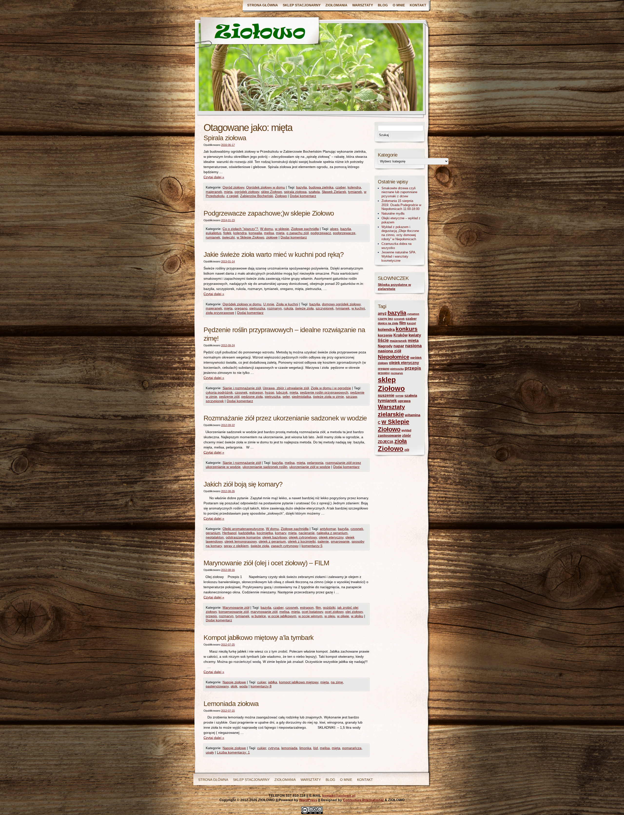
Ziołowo (281, 196)
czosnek (241, 392)
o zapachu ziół (297, 233)
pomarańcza (351, 748)
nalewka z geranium (332, 533)
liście (383, 340)
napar (398, 346)
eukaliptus (213, 233)
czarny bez (385, 318)
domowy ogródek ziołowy (341, 304)
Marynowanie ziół (236, 607)
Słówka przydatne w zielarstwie (394, 287)
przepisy (384, 373)
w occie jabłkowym (282, 616)
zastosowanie (389, 435)
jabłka (272, 682)
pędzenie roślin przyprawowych (324, 392)
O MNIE (399, 5)
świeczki (228, 237)
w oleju (329, 616)
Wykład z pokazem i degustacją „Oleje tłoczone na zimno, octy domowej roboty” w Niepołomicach (400, 233)
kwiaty (415, 335)
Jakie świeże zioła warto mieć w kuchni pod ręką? (274, 254)
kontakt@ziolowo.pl (338, 795)
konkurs (407, 329)
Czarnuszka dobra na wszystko (396, 246)
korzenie (385, 335)
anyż (382, 313)
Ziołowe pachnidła (305, 229)
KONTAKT (418, 5)
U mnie (268, 304)
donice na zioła (388, 323)
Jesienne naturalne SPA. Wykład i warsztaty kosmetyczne (398, 256)
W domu (266, 229)
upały (210, 752)
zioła (400, 441)
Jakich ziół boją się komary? (243, 484)
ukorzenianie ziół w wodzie (309, 467)
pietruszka (257, 308)
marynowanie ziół (264, 612)
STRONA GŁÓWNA (262, 5)
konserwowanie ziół (234, 612)
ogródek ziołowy (246, 192)
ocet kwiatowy (312, 612)
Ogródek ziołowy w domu (265, 187)
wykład (406, 430)
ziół (406, 450)
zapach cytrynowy (285, 546)
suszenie (386, 395)
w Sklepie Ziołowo (250, 237)
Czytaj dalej (214, 177)
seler (286, 396)
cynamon (413, 313)
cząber (340, 187)
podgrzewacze (344, 233)
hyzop (269, 392)
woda (243, 686)
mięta (228, 192)
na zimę (337, 682)
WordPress (308, 800)
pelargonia (315, 463)
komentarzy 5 (312, 546)
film (318, 607)
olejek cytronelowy (303, 537)
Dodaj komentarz (303, 196)
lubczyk (282, 392)
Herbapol (229, 533)
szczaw (351, 396)
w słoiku (357, 616)
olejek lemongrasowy (240, 541)
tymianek (355, 192)
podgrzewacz (321, 233)
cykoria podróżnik (219, 392)
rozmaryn (274, 308)
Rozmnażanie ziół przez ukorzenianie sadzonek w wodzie (285, 418)
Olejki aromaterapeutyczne (243, 529)
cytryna (273, 748)
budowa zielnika (321, 187)
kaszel (411, 323)
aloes (334, 229)
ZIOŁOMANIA (336, 5)
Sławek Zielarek (334, 192)
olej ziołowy (354, 612)
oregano (240, 308)
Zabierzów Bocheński (256, 196)
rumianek (213, 237)
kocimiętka (265, 533)
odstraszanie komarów (243, 537)
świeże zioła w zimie (328, 396)
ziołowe (272, 237)
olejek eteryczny (331, 537)
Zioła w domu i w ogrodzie (331, 388)
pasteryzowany (217, 686)
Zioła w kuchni (287, 304)
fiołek (227, 233)
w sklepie (282, 229)
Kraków (400, 335)
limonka (305, 748)
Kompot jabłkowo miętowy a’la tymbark (258, 637)
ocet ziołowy (334, 612)
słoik (234, 686)
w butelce (258, 616)
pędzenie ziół (229, 396)
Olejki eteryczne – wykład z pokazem (400, 220)
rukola (288, 308)
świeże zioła (304, 308)
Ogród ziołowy (233, 187)
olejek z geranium (272, 541)
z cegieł (232, 196)
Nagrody (385, 346)
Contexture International (363, 800)
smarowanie (340, 541)
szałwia (314, 192)
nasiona (413, 345)
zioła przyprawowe (220, 313)
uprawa (404, 401)
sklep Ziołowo (271, 192)
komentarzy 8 (261, 686)
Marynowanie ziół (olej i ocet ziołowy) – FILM (266, 563)
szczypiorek (325, 308)
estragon (256, 392)
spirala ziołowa (295, 192)
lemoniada (289, 748)
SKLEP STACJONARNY (302, 5)
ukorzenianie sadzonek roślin (265, 467)
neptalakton (215, 537)
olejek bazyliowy (274, 537)
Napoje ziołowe (234, 682)
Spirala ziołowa (225, 138)
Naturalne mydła (392, 213)
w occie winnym (310, 616)
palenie (323, 541)
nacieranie (307, 533)
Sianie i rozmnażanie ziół (242, 388)
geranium (213, 533)
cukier (261, 682)
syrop (399, 396)
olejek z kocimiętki (302, 541)
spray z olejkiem (236, 546)
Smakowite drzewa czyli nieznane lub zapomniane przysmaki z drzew (399, 192)
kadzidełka (246, 533)
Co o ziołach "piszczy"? (240, 229)
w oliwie (343, 616)
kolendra (354, 187)
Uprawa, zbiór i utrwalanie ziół (286, 388)
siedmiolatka (301, 396)
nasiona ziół (389, 351)
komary (280, 533)
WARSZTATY (362, 5)
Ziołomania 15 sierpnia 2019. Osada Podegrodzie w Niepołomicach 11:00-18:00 (401, 205)
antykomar (328, 529)
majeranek (214, 192)
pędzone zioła (252, 396)
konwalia (255, 233)
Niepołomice (393, 357)
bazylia (301, 187)
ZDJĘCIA (385, 442)
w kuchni (358, 308)
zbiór (406, 435)
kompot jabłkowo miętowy (298, 682)
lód (315, 748)
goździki (329, 607)
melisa (269, 233)
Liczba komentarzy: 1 (233, 752)
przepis (211, 616)
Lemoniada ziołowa (231, 703)
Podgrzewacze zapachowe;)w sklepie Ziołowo (269, 213)
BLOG (383, 5)
